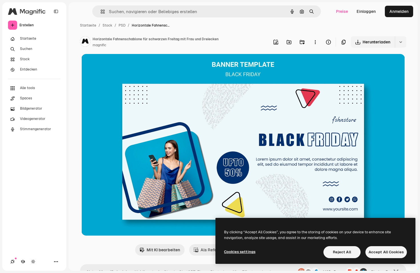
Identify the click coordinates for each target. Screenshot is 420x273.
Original (118, 65)
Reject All (342, 252)
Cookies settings (239, 251)
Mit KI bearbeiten (163, 249)
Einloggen (366, 11)
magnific (99, 45)
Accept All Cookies (386, 252)
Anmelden (399, 11)
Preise (342, 11)
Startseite (88, 25)
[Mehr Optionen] (315, 42)
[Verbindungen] (12, 261)
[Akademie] (22, 261)
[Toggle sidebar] (56, 11)
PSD (122, 25)
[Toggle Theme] (33, 261)
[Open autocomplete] (100, 11)
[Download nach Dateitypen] (400, 42)
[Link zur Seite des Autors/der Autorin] (85, 42)
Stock (107, 25)
